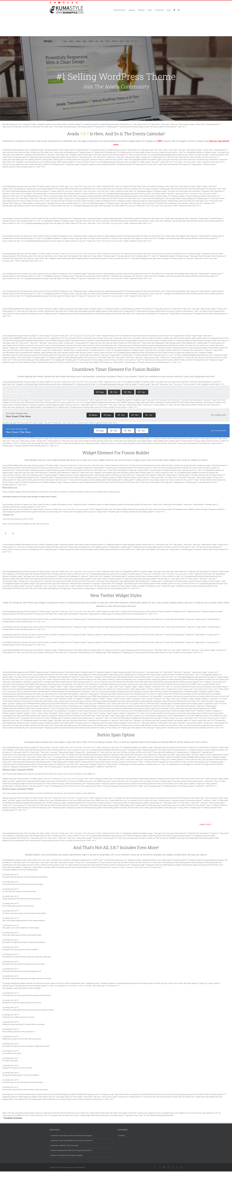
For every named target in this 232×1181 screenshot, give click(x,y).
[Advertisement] (116, 33)
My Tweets (121, 1136)
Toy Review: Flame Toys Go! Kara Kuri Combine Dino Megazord (71, 1136)
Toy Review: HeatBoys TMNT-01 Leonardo (64, 1145)
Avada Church (205, 824)
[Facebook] (5, 533)
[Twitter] (13, 533)
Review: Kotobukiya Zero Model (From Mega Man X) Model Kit (71, 1150)
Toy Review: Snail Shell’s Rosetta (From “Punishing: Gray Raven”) (72, 1140)
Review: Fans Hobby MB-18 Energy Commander (67, 1155)
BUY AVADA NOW (218, 392)
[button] (178, 10)
